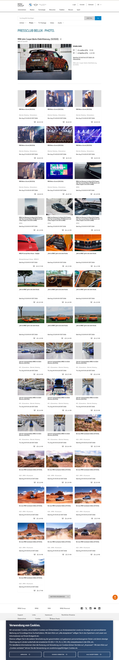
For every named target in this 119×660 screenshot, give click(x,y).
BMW (36, 608)
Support (20, 615)
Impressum (48, 615)
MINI (49, 608)
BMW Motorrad (65, 608)
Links (34, 615)
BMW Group (22, 608)
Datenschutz (22, 618)
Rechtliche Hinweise (68, 615)
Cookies (38, 618)
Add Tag (89, 18)
